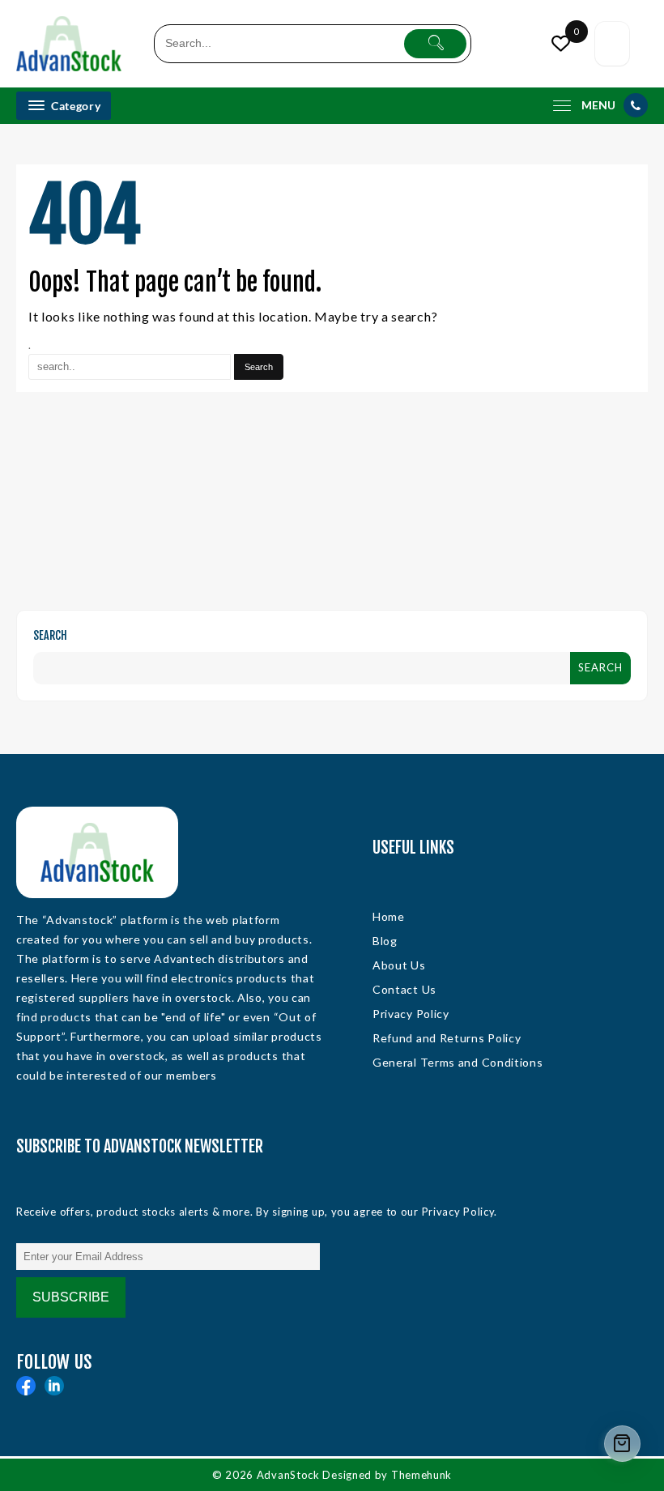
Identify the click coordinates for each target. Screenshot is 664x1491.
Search (50, 635)
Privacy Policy (410, 1013)
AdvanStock (288, 1474)
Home (388, 916)
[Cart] (612, 44)
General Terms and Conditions (457, 1062)
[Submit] (435, 43)
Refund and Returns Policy (446, 1038)
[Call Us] (636, 105)
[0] (559, 43)
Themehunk (421, 1474)
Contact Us (404, 989)
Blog (385, 941)
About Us (399, 965)
